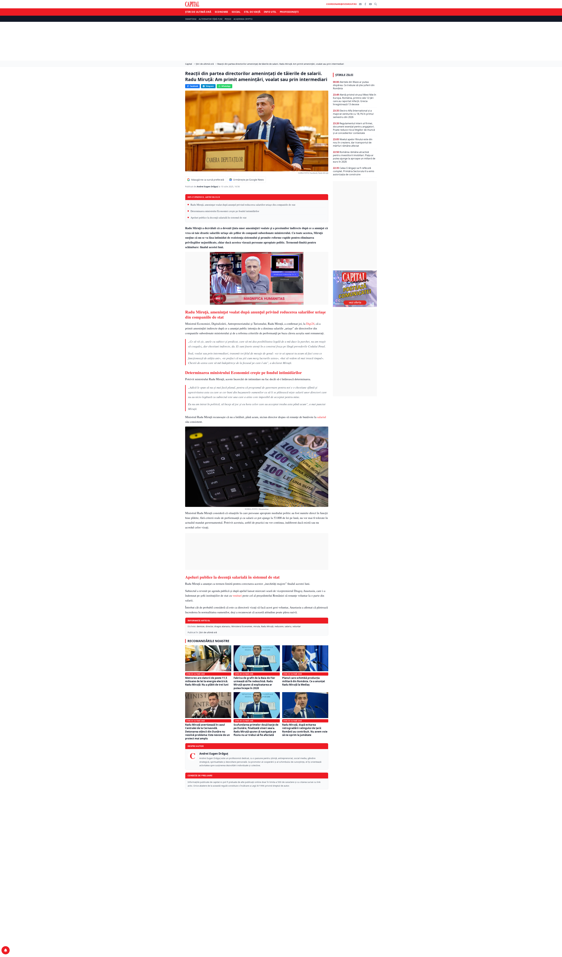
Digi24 (310, 324)
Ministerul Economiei (241, 626)
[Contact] (360, 4)
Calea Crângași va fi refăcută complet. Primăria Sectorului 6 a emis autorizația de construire (353, 171)
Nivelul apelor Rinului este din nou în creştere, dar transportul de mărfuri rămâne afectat (352, 142)
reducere (279, 626)
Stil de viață (252, 11)
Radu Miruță (267, 626)
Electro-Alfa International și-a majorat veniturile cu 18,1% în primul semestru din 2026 (353, 114)
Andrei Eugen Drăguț (208, 186)
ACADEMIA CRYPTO (243, 19)
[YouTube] (370, 4)
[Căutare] (375, 4)
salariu (288, 626)
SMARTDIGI (190, 19)
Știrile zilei (344, 75)
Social (236, 11)
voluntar (297, 626)
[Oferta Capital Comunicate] (355, 288)
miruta (256, 626)
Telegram (210, 86)
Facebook (194, 86)
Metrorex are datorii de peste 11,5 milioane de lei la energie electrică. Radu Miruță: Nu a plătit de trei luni (206, 681)
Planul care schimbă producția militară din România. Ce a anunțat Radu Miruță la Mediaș (303, 681)
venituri (237, 595)
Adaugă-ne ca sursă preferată (207, 179)
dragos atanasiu (222, 626)
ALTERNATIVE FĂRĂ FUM (210, 19)
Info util (270, 11)
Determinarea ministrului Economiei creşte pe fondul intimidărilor (225, 211)
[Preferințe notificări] (5, 950)
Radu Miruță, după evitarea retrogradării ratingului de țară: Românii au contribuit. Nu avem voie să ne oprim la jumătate (304, 730)
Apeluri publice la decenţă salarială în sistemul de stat (218, 217)
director (209, 626)
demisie (200, 626)
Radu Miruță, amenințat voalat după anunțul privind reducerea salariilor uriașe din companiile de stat (243, 204)
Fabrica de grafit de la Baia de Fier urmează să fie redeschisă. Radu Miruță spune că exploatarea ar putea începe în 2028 (254, 683)
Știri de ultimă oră (198, 11)
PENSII (228, 19)
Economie (221, 11)
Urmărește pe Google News (248, 179)
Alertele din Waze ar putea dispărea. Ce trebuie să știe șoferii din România (354, 85)
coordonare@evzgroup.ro (341, 4)
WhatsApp (226, 86)
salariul (321, 417)
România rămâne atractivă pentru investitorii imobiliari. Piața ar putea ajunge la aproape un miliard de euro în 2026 (354, 156)
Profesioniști (289, 11)
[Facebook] (365, 4)
